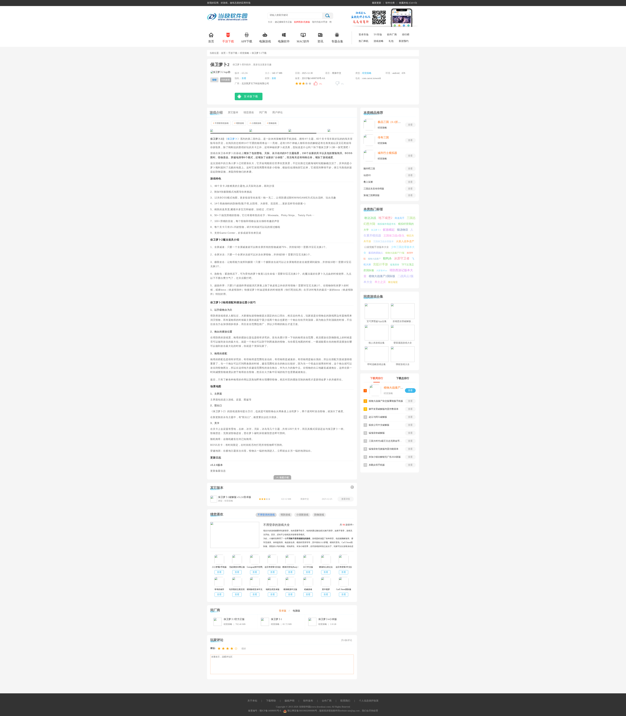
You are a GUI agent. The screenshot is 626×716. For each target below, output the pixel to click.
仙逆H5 (367, 175)
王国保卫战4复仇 (393, 235)
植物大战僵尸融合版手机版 (400, 387)
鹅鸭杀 (387, 258)
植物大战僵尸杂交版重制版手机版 (386, 401)
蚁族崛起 (389, 229)
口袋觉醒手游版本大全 (376, 247)
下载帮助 (271, 700)
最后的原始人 (375, 252)
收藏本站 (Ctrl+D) (408, 3)
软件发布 (308, 700)
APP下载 (246, 41)
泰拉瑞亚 (393, 282)
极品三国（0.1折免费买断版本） (397, 122)
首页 (211, 41)
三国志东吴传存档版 (374, 188)
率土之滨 (380, 282)
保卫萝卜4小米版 (327, 619)
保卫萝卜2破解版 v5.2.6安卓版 (234, 497)
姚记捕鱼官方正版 (283, 22)
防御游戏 (271, 123)
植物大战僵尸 (374, 259)
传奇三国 (383, 137)
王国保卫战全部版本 (383, 241)
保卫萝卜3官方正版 (234, 619)
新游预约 (404, 41)
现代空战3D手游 (319, 22)
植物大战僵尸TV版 (394, 253)
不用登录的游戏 (221, 123)
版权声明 (289, 700)
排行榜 (405, 34)
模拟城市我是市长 (387, 224)
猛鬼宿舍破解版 (377, 433)
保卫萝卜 (232, 139)
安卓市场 (363, 34)
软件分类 (390, 3)
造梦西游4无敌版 (302, 22)
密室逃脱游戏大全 (403, 343)
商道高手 (399, 218)
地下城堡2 (385, 218)
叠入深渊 (368, 182)
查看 (244, 78)
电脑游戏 (265, 41)
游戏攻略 (378, 41)
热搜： (271, 22)
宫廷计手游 (380, 264)
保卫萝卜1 (276, 619)
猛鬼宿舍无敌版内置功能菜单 (383, 449)
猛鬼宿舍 (394, 264)
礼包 (391, 41)
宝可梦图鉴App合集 (377, 321)
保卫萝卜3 (376, 230)
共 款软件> (347, 525)
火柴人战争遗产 (405, 241)
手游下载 (228, 41)
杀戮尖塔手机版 (377, 465)
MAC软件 (303, 41)
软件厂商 (392, 34)
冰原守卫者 (402, 258)
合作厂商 (327, 700)
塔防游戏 (239, 123)
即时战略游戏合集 (376, 364)
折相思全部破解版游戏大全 (406, 321)
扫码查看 (225, 80)
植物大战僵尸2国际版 (382, 276)
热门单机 (363, 41)
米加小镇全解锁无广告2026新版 (385, 457)
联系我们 (345, 700)
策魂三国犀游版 (372, 195)
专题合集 (337, 41)
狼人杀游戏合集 (377, 343)
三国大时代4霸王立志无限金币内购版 (386, 441)
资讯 (320, 41)
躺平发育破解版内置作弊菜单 (383, 409)
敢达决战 (370, 218)
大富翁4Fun (381, 270)
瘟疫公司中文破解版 (379, 425)
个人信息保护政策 (369, 700)
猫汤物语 (402, 229)
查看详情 (345, 499)
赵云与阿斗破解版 (378, 417)
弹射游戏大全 (403, 364)
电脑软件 (284, 41)
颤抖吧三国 (369, 168)
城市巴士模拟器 (387, 153)
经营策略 (244, 53)
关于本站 (252, 700)
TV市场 (378, 34)
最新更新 (376, 3)
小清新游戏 (255, 123)
